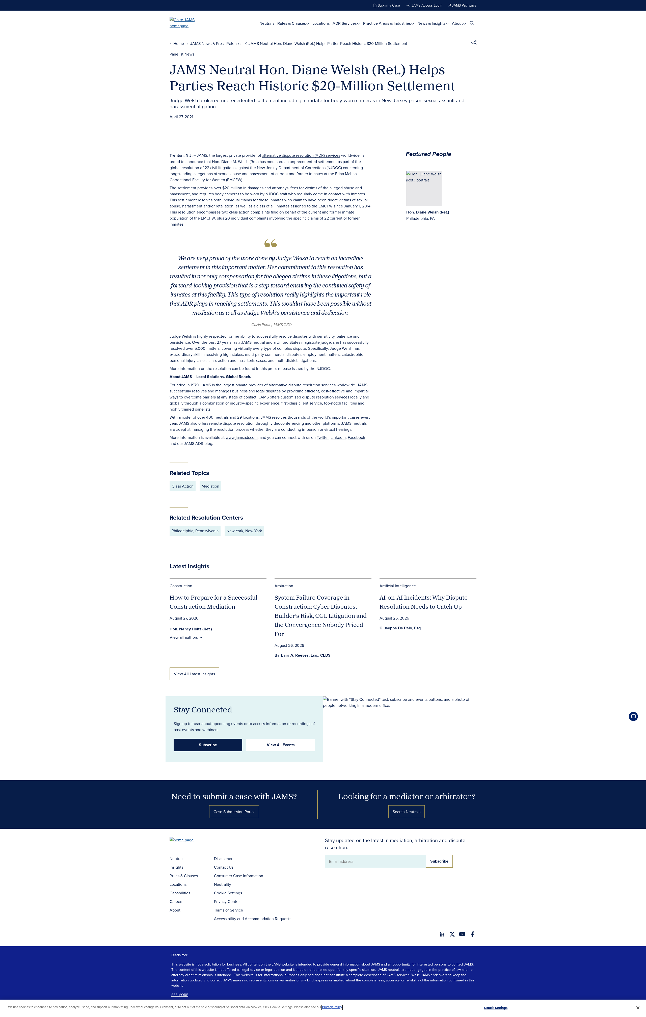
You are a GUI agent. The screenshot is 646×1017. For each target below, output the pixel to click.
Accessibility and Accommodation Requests (252, 918)
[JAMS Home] (189, 23)
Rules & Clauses (292, 23)
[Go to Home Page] (189, 840)
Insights (176, 867)
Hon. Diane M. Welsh (230, 161)
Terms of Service (228, 910)
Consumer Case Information (238, 875)
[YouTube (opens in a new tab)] (462, 934)
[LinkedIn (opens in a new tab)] (442, 934)
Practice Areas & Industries (387, 23)
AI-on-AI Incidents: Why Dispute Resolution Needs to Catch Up (424, 602)
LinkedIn (338, 437)
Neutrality (222, 884)
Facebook (356, 437)
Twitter (323, 437)
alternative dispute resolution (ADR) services (301, 155)
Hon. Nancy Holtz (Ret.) (191, 629)
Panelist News (182, 54)
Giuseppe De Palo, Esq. (401, 628)
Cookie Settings (228, 893)
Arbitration (284, 585)
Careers (176, 901)
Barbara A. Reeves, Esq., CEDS (303, 655)
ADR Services (345, 23)
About (458, 23)
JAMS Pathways (464, 5)
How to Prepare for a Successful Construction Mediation (213, 602)
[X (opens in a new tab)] (452, 934)
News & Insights (431, 23)
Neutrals (266, 23)
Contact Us (223, 867)
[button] (473, 43)
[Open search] (471, 23)
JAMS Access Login (427, 5)
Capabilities (180, 893)
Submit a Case (389, 5)
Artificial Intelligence (398, 585)
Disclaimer (223, 858)
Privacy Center (227, 901)
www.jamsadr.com (242, 437)
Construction (181, 585)
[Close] (637, 1007)
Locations (321, 23)
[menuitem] (266, 23)
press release (279, 368)
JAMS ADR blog (198, 443)
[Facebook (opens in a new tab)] (472, 934)
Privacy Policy (332, 1007)
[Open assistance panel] (633, 716)
